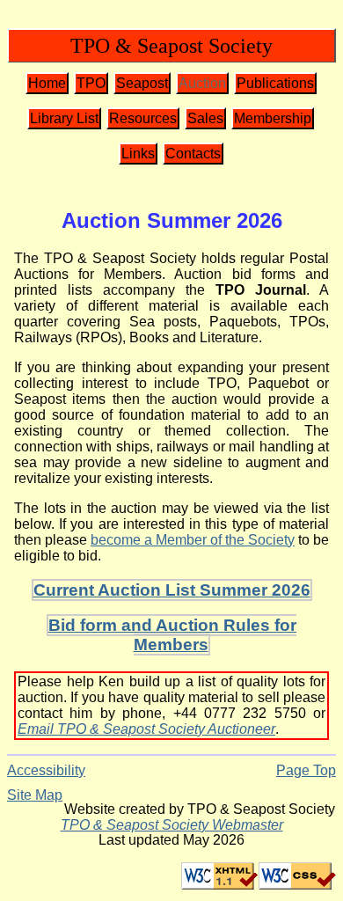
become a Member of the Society (193, 539)
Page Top (306, 770)
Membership (272, 118)
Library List (64, 118)
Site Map (34, 794)
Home (47, 83)
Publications (275, 83)
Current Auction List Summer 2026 (171, 590)
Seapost (142, 83)
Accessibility (46, 770)
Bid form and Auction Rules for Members (172, 635)
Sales (205, 118)
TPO (91, 83)
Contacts (193, 153)
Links (138, 153)
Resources (143, 118)
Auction (202, 83)
